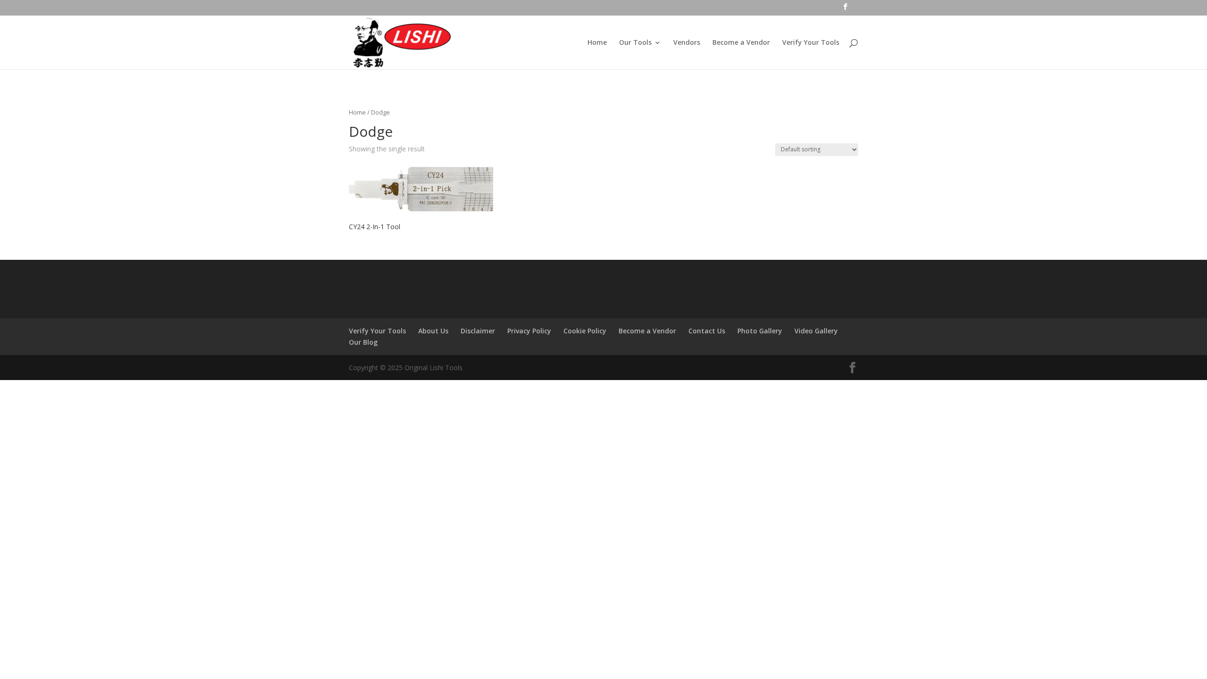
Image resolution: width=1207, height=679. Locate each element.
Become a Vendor (741, 43)
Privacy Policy (529, 330)
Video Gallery (816, 330)
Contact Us (706, 330)
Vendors (686, 43)
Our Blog (363, 342)
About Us (433, 330)
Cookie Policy (584, 330)
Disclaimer (478, 330)
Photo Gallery (759, 330)
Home (597, 43)
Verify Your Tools (810, 43)
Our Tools (635, 43)
